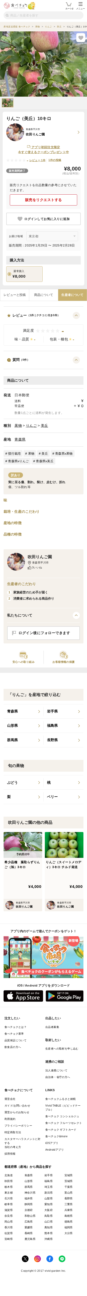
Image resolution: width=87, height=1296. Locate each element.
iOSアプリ (51, 1143)
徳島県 (68, 1221)
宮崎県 (8, 1239)
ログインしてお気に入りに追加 (47, 219)
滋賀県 (8, 1210)
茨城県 (68, 1181)
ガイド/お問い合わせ (17, 1105)
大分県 (68, 1233)
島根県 (68, 1215)
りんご (31, 425)
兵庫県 (68, 1210)
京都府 (29, 1210)
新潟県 (48, 1192)
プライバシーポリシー (18, 1125)
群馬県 (29, 1186)
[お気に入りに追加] (80, 37)
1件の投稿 (54, 160)
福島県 (48, 1181)
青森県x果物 (64, 453)
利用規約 (10, 1119)
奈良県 (8, 1215)
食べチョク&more (56, 1136)
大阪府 (48, 1210)
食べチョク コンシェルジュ (62, 1116)
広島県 (29, 1221)
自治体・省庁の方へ (57, 1077)
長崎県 (29, 1233)
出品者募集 (52, 1027)
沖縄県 (48, 1239)
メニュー (80, 8)
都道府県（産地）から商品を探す (28, 1166)
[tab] (14, 295)
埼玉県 (48, 1186)
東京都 (8, 1192)
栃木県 (8, 1186)
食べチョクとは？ (15, 1027)
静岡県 (29, 1204)
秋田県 (8, 1181)
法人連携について (56, 1070)
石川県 (8, 1198)
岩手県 (48, 1175)
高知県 (48, 1227)
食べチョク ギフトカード (61, 1129)
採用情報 (10, 1153)
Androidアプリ (54, 1149)
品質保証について (15, 1040)
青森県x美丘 (45, 461)
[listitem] (24, 711)
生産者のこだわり (21, 584)
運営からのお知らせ (16, 1112)
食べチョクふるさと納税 (60, 1099)
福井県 (29, 1198)
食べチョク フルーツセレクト (63, 1123)
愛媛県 (29, 1227)
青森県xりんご (18, 461)
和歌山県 (30, 1215)
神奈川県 (30, 1192)
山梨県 (48, 1198)
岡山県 (8, 1221)
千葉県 (68, 1186)
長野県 (68, 1198)
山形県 (29, 1181)
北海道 (8, 1175)
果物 (18, 425)
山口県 (48, 1221)
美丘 (44, 425)
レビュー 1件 (37, 160)
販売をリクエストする (43, 200)
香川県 (8, 1227)
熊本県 (48, 1233)
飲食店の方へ (12, 1047)
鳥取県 (48, 1215)
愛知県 (48, 1204)
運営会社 (10, 1099)
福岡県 (68, 1227)
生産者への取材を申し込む (62, 1048)
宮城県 (68, 1175)
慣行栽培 (14, 453)
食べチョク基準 (14, 1033)
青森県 (20, 439)
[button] (43, 329)
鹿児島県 (30, 1239)
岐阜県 (8, 1204)
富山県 (68, 1192)
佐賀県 (8, 1233)
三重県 (68, 1204)
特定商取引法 (12, 1132)
